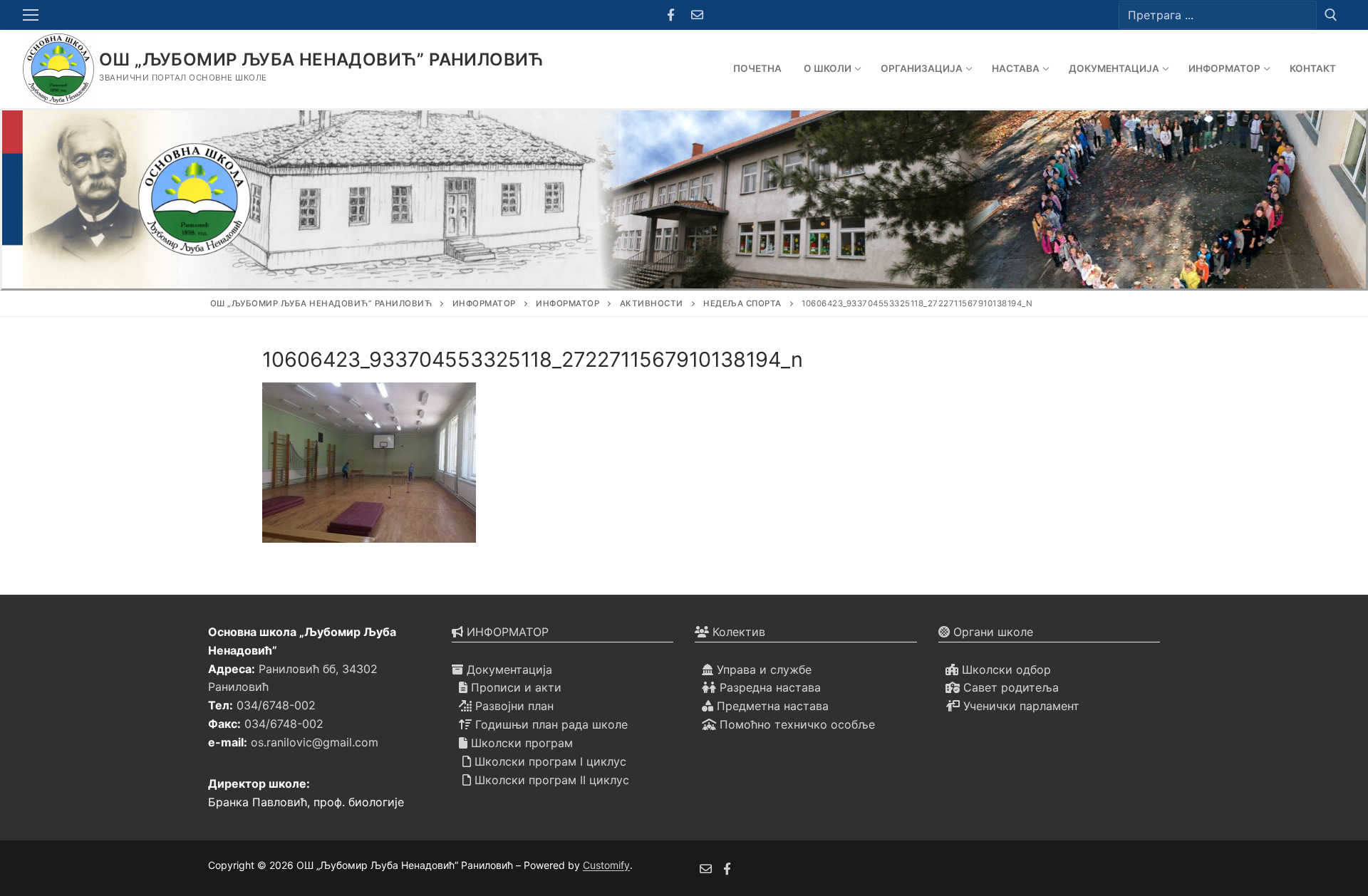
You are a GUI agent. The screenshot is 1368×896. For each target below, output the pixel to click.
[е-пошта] (706, 869)
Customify (606, 865)
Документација (507, 669)
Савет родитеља (1009, 687)
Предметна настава (771, 706)
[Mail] (697, 15)
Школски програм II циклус (550, 780)
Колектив (737, 632)
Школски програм (520, 743)
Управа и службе (762, 669)
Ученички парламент (1019, 706)
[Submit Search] (1331, 14)
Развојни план (513, 706)
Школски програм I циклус (548, 761)
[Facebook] (671, 15)
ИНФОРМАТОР (506, 632)
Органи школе (991, 632)
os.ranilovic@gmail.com (314, 742)
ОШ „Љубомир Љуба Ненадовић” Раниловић (321, 59)
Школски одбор (1004, 669)
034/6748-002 (276, 705)
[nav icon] (33, 15)
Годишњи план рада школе (550, 724)
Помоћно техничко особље (795, 724)
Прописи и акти (514, 687)
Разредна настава (768, 687)
